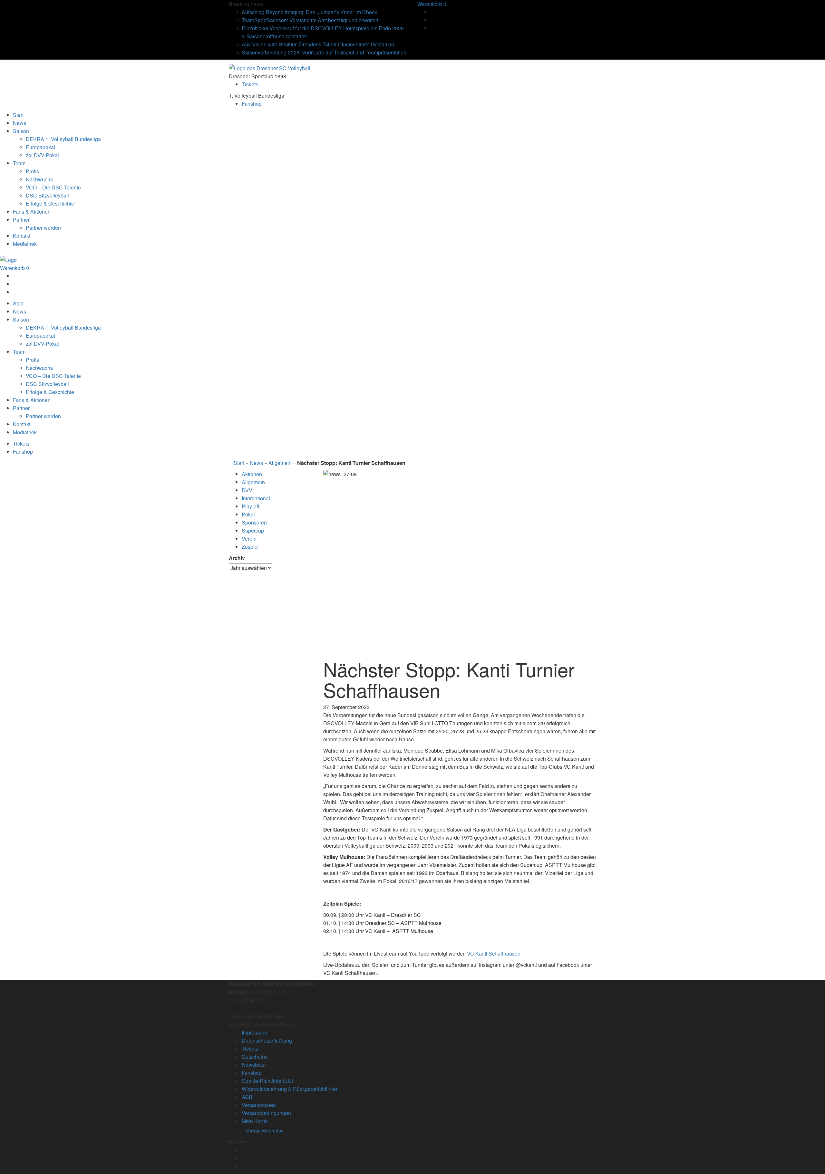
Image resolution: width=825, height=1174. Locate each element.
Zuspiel (250, 546)
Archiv (237, 558)
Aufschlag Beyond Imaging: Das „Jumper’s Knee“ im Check (309, 12)
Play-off (250, 506)
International (256, 498)
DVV (247, 490)
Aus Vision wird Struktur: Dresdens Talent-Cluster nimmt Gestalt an (318, 44)
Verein (249, 538)
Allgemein (280, 463)
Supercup (253, 530)
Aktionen (252, 474)
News (256, 463)
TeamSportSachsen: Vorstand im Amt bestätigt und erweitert (310, 20)
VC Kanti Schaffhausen (493, 953)
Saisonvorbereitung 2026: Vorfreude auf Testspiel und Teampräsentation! (325, 52)
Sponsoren (254, 522)
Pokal (248, 514)
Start (239, 463)
